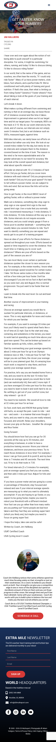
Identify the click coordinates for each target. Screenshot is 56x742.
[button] (49, 5)
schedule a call (28, 615)
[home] (10, 5)
